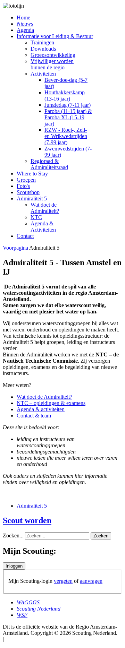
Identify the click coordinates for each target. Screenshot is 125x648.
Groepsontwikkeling (53, 55)
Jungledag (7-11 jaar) (67, 105)
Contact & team (34, 415)
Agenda (25, 30)
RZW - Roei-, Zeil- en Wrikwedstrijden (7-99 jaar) (65, 136)
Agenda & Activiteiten (43, 227)
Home (23, 17)
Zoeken (100, 535)
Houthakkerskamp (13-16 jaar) (64, 95)
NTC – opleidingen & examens (51, 403)
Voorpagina (15, 248)
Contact (25, 236)
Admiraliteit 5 (32, 198)
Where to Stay (32, 173)
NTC (36, 217)
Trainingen (42, 42)
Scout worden (27, 520)
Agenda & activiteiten (41, 409)
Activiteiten (43, 74)
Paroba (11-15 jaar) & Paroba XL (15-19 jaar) (68, 117)
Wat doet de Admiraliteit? (45, 208)
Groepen (26, 180)
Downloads (43, 49)
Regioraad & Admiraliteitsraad (49, 164)
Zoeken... (13, 535)
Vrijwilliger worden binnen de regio (52, 64)
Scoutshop (28, 192)
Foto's (23, 186)
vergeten (63, 581)
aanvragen (91, 581)
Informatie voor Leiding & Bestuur (55, 36)
